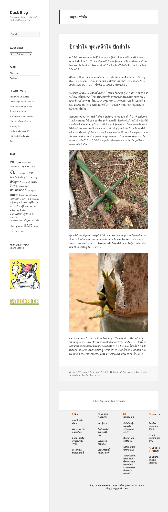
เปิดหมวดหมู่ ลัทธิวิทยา (128, 439)
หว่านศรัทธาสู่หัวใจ (20, 214)
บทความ (20, 186)
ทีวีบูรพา (15, 182)
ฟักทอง (22, 195)
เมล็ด (37, 220)
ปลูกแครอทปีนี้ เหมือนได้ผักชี (104, 451)
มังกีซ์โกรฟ (14, 199)
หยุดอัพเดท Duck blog (19, 96)
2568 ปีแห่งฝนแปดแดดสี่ (78, 451)
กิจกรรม (13, 166)
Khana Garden (17, 247)
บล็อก (26, 186)
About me (14, 73)
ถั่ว (27, 177)
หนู (16, 202)
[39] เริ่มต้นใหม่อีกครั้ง (19, 136)
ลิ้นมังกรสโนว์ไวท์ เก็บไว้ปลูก (103, 432)
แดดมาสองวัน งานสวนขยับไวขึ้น (78, 441)
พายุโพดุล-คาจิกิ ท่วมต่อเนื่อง (22, 116)
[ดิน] (25, 274)
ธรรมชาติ (26, 182)
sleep (19, 162)
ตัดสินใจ (13, 177)
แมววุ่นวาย (102, 423)
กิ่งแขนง (126, 372)
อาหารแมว (14, 217)
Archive (13, 78)
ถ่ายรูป (35, 177)
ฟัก (11, 141)
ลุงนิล (22, 199)
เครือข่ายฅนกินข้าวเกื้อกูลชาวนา (22, 220)
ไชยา (22, 232)
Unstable (128, 417)
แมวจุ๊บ (35, 226)
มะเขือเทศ (31, 195)
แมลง (20, 226)
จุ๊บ (13, 171)
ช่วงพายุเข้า (15, 126)
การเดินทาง (27, 162)
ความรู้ (21, 166)
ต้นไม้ (115, 372)
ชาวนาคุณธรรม (22, 173)
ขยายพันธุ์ (135, 372)
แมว (28, 225)
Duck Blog (19, 12)
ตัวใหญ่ (21, 177)
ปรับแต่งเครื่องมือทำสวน (20, 121)
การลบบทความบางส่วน (154, 438)
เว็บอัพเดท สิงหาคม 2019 (21, 131)
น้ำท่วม (13, 185)
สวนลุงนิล (35, 199)
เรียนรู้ (13, 226)
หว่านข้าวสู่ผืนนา (28, 202)
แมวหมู (14, 231)
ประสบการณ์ (18, 190)
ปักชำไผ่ (92, 375)
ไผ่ (98, 375)
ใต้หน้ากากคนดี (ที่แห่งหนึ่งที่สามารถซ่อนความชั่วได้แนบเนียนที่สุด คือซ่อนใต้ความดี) (129, 464)
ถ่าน (30, 177)
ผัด (34, 190)
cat (13, 162)
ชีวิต (31, 172)
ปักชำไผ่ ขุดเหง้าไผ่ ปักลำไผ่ (22, 101)
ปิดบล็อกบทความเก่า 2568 (154, 426)
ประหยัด (84, 375)
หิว (33, 214)
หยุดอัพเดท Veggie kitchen (153, 459)
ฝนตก (14, 194)
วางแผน (27, 199)
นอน (34, 181)
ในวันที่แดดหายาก (18, 111)
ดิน (76, 414)
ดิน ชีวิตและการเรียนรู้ (19, 244)
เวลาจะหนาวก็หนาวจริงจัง (78, 430)
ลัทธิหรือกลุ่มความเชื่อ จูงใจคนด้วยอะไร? (128, 427)
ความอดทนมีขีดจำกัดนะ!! (129, 448)
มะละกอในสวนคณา (102, 442)
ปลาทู (30, 190)
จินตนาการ (29, 166)
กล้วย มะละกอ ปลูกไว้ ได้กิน (21, 106)
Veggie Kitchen (154, 449)
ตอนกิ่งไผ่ (76, 375)
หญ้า (12, 202)
